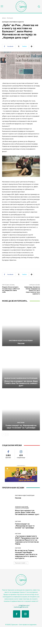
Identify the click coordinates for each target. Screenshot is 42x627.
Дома (4, 18)
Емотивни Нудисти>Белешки (21, 340)
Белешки (10, 18)
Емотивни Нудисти (16, 22)
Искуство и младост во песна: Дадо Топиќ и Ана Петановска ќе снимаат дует (21, 383)
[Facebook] (16, 614)
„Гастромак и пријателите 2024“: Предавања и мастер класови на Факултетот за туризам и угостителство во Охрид (27, 540)
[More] (31, 46)
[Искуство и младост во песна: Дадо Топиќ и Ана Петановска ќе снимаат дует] (21, 367)
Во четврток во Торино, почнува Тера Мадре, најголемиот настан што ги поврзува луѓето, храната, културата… (26, 554)
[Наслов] (21, 325)
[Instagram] (25, 614)
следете (21, 450)
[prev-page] (3, 434)
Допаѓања (8, 450)
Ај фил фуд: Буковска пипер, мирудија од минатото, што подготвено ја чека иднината (32, 290)
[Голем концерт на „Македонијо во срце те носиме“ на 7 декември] (21, 409)
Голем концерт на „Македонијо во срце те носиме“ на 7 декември (21, 426)
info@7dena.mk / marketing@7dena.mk (22, 606)
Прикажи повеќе (20, 563)
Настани (20, 422)
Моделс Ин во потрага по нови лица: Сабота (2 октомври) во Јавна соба (11, 289)
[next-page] (7, 434)
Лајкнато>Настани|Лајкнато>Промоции (20, 378)
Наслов (21, 343)
